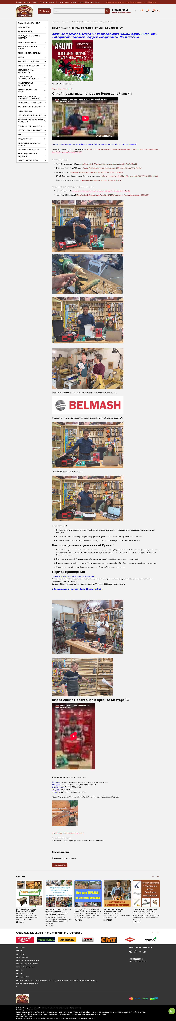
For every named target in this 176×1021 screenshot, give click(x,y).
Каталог (27, 2)
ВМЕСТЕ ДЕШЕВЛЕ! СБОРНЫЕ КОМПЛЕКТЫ (29, 37)
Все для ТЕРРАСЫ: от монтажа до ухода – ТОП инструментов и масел (87, 910)
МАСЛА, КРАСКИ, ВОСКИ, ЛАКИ (30, 126)
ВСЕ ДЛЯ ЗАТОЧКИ (25, 139)
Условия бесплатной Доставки (27, 984)
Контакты (59, 2)
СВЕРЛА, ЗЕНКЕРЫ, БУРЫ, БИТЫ (30, 115)
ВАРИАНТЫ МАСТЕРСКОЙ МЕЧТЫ (27, 47)
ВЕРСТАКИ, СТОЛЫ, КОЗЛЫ (28, 61)
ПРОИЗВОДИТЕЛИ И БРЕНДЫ (29, 53)
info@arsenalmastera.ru (121, 12)
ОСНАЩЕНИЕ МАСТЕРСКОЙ (28, 66)
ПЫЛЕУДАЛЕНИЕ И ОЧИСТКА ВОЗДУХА (29, 144)
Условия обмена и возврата (26, 967)
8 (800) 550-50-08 (120, 9)
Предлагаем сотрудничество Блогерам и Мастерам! (114, 910)
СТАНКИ (21, 57)
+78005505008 (136, 959)
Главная (19, 2)
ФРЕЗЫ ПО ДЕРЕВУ (25, 111)
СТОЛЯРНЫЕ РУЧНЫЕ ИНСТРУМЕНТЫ (26, 71)
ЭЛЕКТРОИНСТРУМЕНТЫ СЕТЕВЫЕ (27, 91)
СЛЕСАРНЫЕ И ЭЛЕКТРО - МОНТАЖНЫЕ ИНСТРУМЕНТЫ (29, 97)
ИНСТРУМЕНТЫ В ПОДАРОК (28, 150)
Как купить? (20, 954)
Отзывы (74, 2)
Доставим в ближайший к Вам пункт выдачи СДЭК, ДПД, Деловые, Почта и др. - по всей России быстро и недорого (56, 980)
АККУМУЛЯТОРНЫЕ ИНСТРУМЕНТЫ (25, 84)
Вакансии (19, 970)
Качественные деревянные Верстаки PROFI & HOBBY (26, 910)
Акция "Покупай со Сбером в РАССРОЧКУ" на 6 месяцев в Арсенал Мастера (85, 797)
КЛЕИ (20, 135)
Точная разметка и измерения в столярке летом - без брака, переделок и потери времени (145, 911)
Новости (35, 2)
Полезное (19, 973)
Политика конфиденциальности (27, 960)
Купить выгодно (22, 957)
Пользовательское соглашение (27, 964)
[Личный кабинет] (134, 10)
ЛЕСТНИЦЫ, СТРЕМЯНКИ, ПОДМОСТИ (27, 155)
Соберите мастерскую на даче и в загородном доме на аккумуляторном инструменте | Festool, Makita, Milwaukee (58, 912)
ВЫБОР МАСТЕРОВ (25, 31)
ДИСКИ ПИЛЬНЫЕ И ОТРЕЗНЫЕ (30, 107)
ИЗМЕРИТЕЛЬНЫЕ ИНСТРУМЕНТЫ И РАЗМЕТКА (29, 77)
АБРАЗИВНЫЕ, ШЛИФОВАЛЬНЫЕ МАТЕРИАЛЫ (30, 121)
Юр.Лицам (89, 2)
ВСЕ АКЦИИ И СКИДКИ (27, 42)
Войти (97, 2)
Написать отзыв (60, 865)
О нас (67, 2)
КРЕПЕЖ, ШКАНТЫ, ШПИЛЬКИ (29, 130)
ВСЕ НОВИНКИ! (24, 27)
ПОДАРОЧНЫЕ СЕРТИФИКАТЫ (29, 23)
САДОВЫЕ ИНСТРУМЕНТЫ (28, 160)
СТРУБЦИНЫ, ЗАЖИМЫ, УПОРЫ (30, 103)
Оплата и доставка (47, 2)
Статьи (81, 2)
